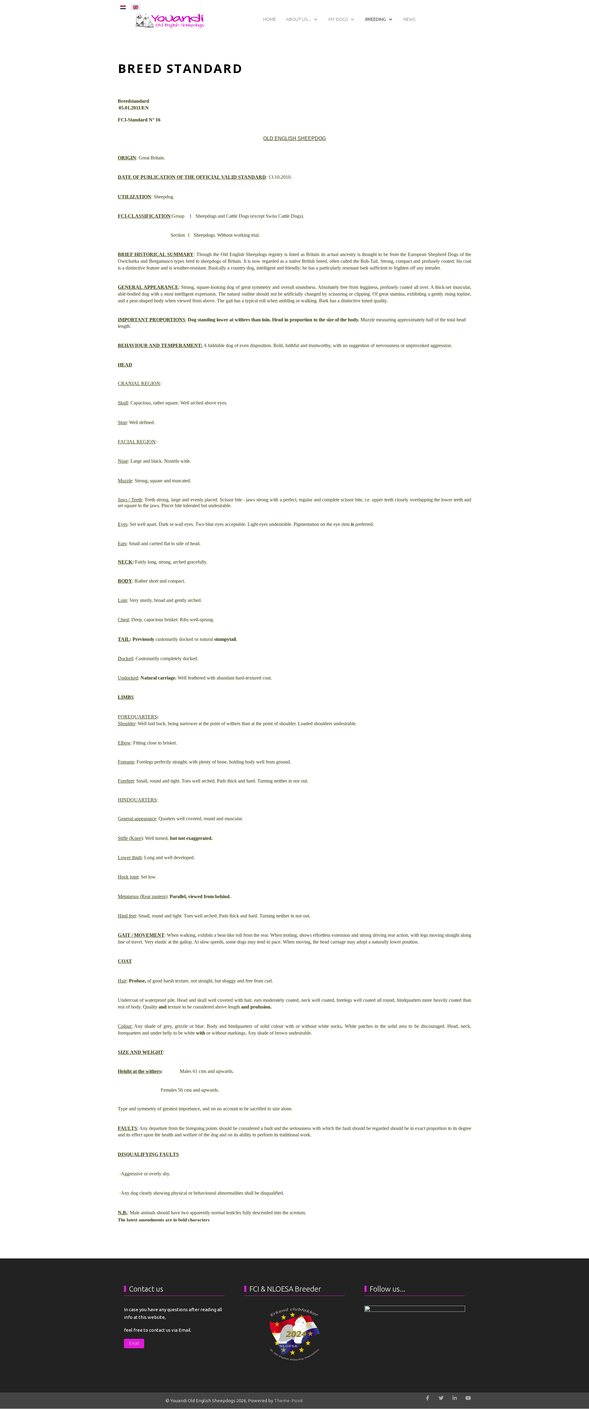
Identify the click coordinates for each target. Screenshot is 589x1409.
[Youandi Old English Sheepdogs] (171, 19)
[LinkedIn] (455, 1398)
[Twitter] (441, 1398)
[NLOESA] (294, 1334)
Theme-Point (288, 1400)
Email (134, 1343)
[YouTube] (468, 1398)
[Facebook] (428, 1398)
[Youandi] (414, 1325)
